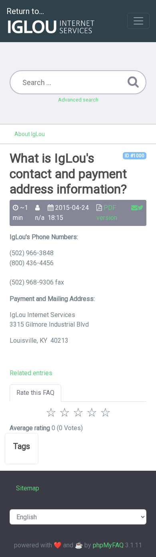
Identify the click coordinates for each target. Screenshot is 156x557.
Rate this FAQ (35, 392)
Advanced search (78, 100)
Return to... (25, 11)
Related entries (31, 373)
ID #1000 (134, 156)
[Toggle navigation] (138, 21)
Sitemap (27, 488)
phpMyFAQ (108, 545)
